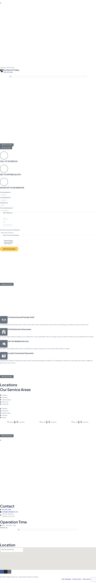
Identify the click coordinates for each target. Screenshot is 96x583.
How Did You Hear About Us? (10, 230)
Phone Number (6, 208)
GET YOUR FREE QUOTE (10, 174)
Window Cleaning (8, 240)
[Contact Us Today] (2, 71)
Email (4, 202)
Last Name (5, 197)
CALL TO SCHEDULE (9, 161)
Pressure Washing (8, 242)
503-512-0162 (8, 72)
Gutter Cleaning (8, 243)
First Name (5, 192)
